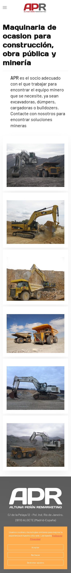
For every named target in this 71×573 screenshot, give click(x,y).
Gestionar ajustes (35, 562)
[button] (5, 7)
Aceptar (35, 547)
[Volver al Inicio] (35, 7)
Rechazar (35, 555)
